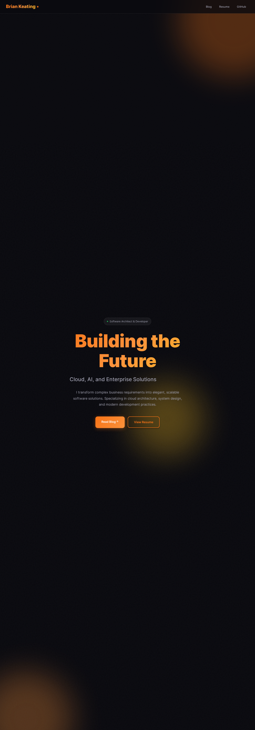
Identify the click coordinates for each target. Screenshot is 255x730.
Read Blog (108, 422)
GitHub (241, 6)
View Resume (143, 422)
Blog (209, 6)
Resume (224, 6)
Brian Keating (20, 6)
